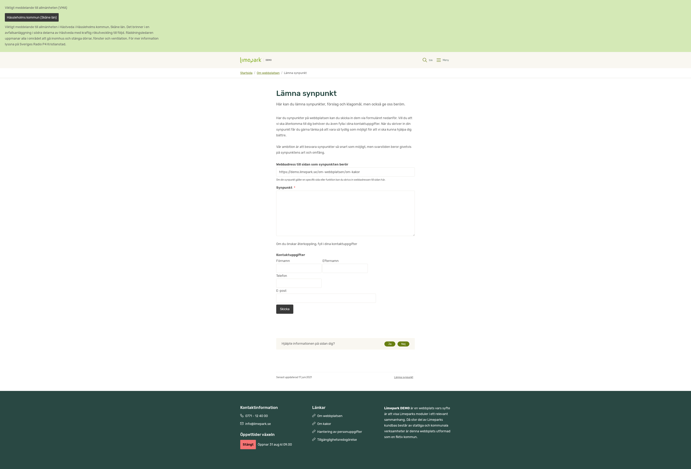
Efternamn (330, 261)
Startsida (246, 73)
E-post (281, 291)
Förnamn (283, 261)
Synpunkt (285, 188)
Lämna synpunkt (403, 377)
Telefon (281, 276)
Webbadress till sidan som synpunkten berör (312, 164)
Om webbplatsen (268, 73)
